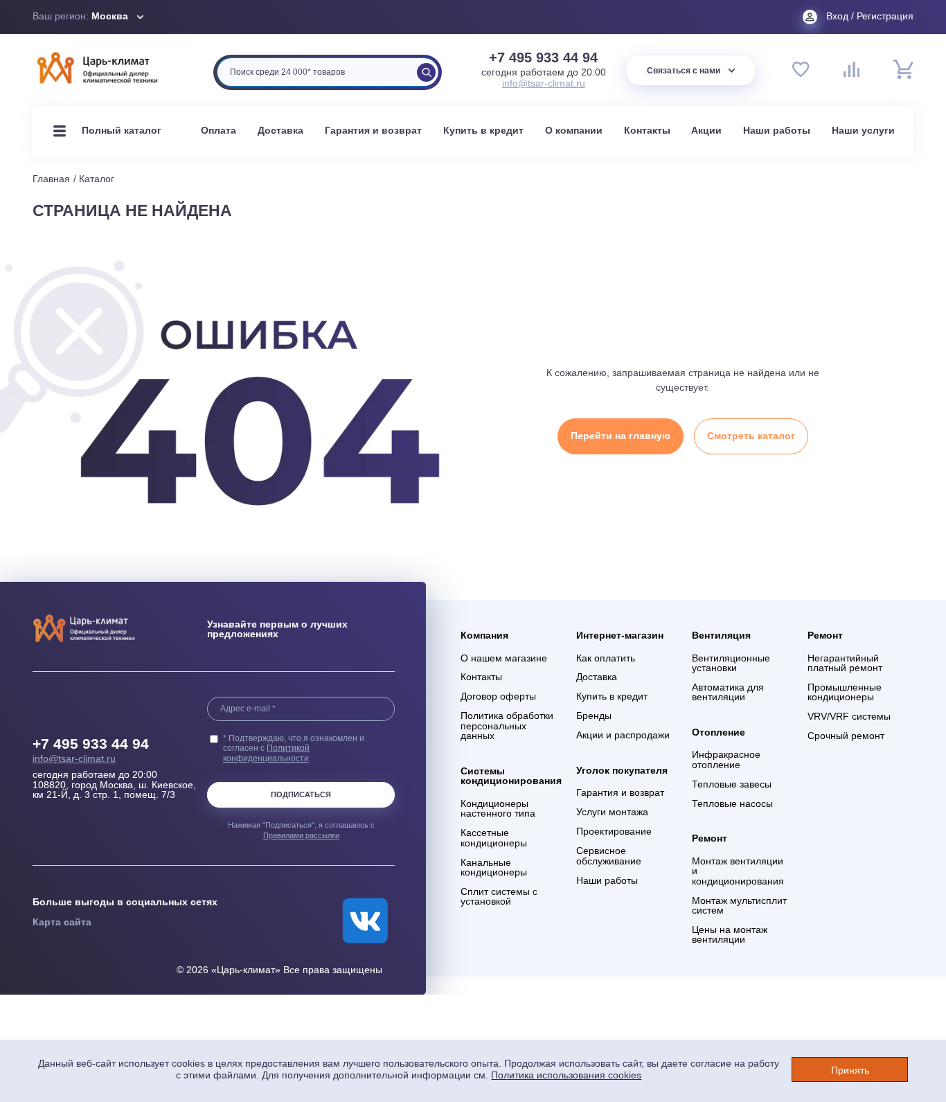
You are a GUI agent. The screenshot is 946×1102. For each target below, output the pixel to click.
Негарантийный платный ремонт (844, 663)
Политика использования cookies (566, 1075)
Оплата (218, 130)
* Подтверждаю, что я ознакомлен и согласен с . (293, 748)
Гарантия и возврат (373, 130)
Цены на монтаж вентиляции (729, 935)
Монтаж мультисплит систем (739, 906)
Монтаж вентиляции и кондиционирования (738, 872)
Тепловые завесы (731, 785)
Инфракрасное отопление (726, 760)
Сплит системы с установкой (499, 897)
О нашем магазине (504, 659)
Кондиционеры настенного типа (498, 809)
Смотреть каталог (751, 436)
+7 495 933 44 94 (543, 58)
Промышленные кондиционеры (844, 692)
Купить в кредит (483, 130)
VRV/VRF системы (849, 717)
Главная (51, 179)
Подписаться (301, 794)
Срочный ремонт (845, 736)
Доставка (280, 130)
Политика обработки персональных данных (507, 726)
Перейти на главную (620, 436)
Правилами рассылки (301, 835)
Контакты (647, 130)
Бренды (594, 716)
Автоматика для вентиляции (728, 692)
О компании (574, 130)
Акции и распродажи (623, 735)
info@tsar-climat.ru (543, 83)
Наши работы (776, 130)
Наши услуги (863, 130)
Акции (706, 130)
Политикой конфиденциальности (266, 752)
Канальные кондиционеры (494, 868)
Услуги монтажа (612, 812)
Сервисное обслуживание (608, 856)
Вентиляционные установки (731, 663)
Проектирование (614, 832)
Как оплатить (605, 659)
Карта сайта (62, 922)
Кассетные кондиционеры (494, 838)
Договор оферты (498, 697)
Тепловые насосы (732, 804)
